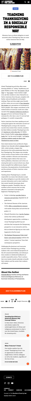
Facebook (5, 383)
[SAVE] (28, 335)
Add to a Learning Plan (15, 76)
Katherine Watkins (12, 361)
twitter (15, 301)
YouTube (12, 383)
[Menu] (28, 2)
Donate (9, 377)
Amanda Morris (16, 43)
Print (25, 81)
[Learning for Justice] (9, 2)
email (6, 301)
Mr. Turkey (10, 93)
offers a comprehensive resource (18, 206)
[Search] (25, 2)
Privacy (11, 390)
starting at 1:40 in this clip (12, 132)
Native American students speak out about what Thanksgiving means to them (15, 138)
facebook (9, 301)
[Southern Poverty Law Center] (2, 2)
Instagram (12, 301)
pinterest (29, 301)
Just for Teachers (24, 214)
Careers (19, 390)
